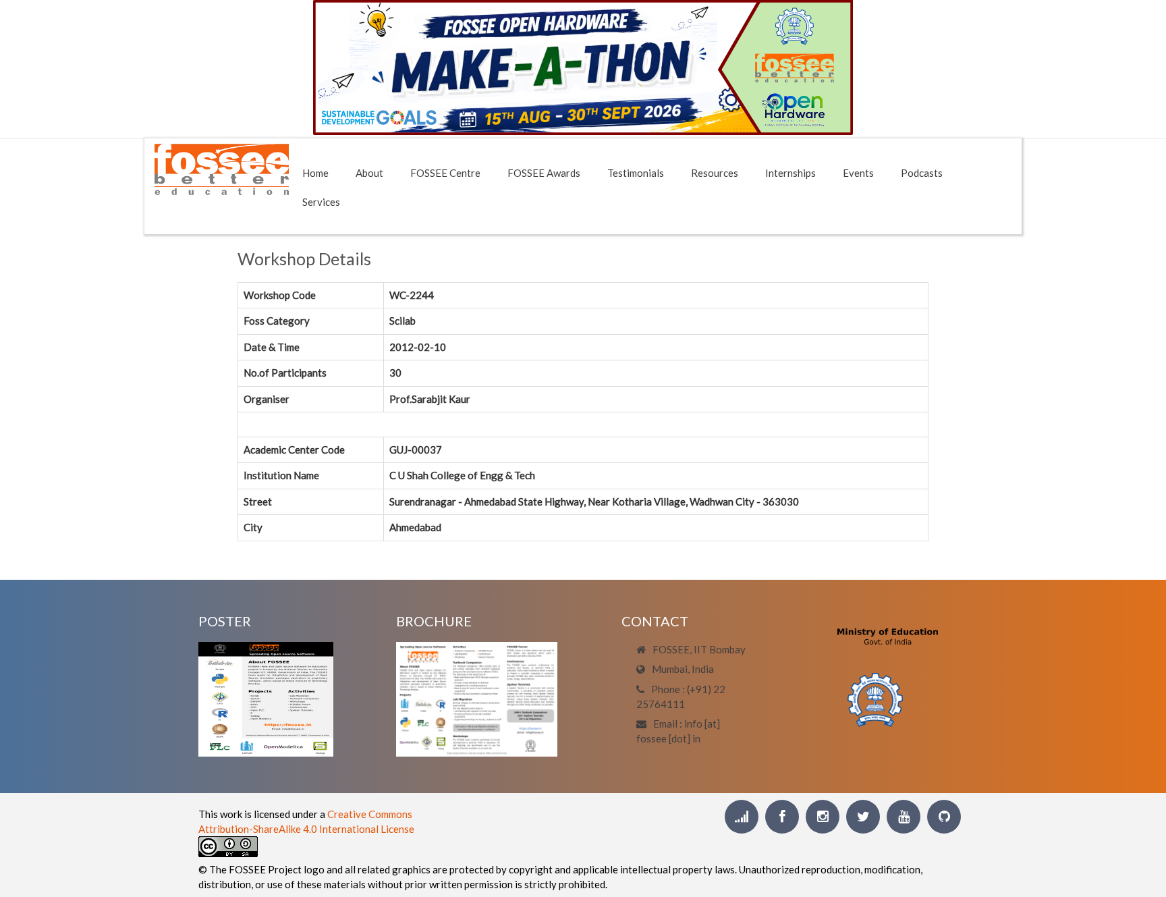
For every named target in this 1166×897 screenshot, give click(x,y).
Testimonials (635, 173)
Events (858, 173)
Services (321, 202)
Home (315, 173)
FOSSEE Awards (543, 173)
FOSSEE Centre (445, 173)
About (369, 173)
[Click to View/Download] (265, 698)
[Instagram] (822, 817)
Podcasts (922, 173)
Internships (790, 173)
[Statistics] (741, 817)
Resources (714, 173)
